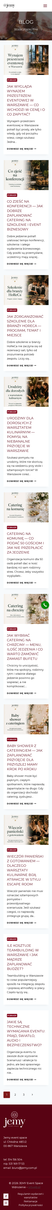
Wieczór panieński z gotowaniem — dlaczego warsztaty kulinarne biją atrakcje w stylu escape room (25, 870)
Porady (12, 80)
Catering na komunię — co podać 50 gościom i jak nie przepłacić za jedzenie (25, 543)
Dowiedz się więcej (21, 149)
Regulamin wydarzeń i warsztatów (31, 1196)
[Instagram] (5, 1203)
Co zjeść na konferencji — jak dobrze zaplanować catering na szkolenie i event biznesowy (25, 215)
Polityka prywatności (31, 1205)
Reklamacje (30, 1201)
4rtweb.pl (34, 1187)
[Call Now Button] (45, 605)
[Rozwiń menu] (45, 6)
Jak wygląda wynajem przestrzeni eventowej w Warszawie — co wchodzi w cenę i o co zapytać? (26, 100)
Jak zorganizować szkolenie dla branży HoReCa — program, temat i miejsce (25, 326)
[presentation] (26, 60)
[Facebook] (5, 1196)
